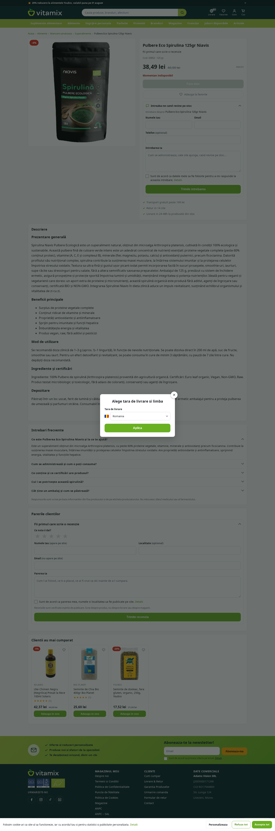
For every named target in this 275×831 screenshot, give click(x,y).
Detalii (134, 824)
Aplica (137, 428)
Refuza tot (241, 824)
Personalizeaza (218, 824)
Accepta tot (262, 824)
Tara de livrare (113, 409)
